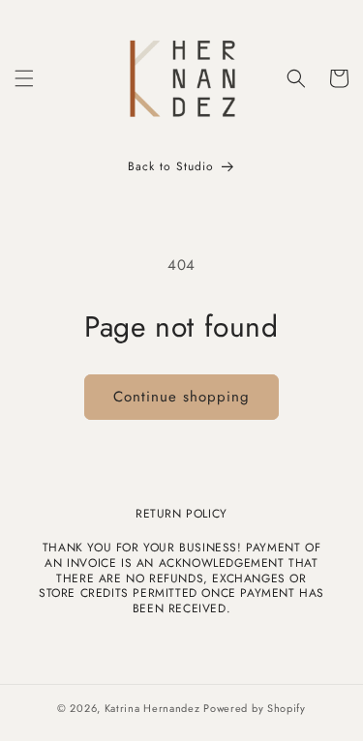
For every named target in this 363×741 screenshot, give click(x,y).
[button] (24, 78)
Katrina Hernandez (154, 708)
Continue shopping (181, 396)
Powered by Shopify (254, 708)
